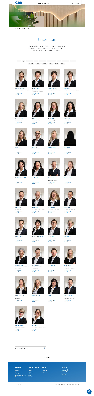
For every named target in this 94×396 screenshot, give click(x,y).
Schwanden (29, 61)
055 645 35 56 (19, 211)
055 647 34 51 (19, 182)
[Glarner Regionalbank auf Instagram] (18, 384)
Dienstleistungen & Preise (20, 376)
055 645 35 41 (68, 240)
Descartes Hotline (45, 372)
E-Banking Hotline (45, 370)
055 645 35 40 (19, 93)
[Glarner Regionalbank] (25, 2)
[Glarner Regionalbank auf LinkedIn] (20, 384)
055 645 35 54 (36, 270)
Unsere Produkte (45, 3)
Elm (18, 61)
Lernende (73, 61)
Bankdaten (17, 370)
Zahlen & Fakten (18, 373)
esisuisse (77, 384)
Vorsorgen (44, 63)
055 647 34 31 (19, 152)
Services (62, 63)
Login (77, 3)
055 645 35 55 (36, 122)
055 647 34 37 (19, 329)
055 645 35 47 (68, 300)
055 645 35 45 (52, 122)
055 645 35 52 (68, 270)
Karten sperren (44, 369)
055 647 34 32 (36, 240)
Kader (58, 61)
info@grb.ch (63, 374)
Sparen (50, 63)
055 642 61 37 (19, 270)
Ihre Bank (39, 3)
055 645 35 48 (68, 211)
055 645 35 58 (19, 240)
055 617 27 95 (19, 122)
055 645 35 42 (68, 182)
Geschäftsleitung (51, 61)
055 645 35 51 (36, 329)
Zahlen (56, 63)
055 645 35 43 (36, 152)
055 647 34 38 (52, 240)
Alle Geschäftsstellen (21, 348)
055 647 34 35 (52, 270)
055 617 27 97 (19, 300)
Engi (23, 61)
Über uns (24, 28)
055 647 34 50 (64, 373)
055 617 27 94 (36, 182)
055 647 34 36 (52, 300)
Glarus (35, 61)
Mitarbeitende (65, 61)
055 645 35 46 (52, 93)
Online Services (31, 376)
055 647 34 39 (68, 152)
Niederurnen (42, 61)
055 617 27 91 (52, 182)
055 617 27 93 (52, 211)
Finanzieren (31, 63)
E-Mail (18, 94)
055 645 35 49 (68, 93)
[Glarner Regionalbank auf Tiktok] (16, 384)
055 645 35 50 (36, 211)
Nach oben (47, 357)
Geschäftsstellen (18, 369)
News (16, 372)
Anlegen (37, 63)
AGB (73, 384)
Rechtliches (69, 384)
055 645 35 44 (36, 93)
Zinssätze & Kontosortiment (20, 375)
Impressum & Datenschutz (60, 384)
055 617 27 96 (52, 152)
